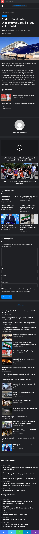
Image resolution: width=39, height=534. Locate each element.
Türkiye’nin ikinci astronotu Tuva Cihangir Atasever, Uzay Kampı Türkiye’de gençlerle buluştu (19, 329)
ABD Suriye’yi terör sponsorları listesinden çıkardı (28, 227)
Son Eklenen (20, 305)
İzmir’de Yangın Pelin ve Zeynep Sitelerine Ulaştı (17, 318)
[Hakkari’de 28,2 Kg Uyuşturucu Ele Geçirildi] (7, 386)
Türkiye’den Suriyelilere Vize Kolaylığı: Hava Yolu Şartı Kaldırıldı (24, 344)
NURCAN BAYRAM (9, 30)
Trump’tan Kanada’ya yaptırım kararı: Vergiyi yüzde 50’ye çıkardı (27, 207)
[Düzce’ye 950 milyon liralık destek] (7, 337)
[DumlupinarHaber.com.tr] (19, 6)
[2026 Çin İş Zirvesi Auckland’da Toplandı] (10, 219)
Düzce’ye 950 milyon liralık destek (24, 334)
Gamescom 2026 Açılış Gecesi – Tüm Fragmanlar (18, 1)
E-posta (4, 275)
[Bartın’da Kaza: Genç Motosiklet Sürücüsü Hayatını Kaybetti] (7, 424)
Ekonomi (12, 12)
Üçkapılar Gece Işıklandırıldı (22, 400)
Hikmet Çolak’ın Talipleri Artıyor (23, 95)
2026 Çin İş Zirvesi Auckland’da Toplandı (8, 226)
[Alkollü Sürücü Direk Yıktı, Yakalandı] (7, 411)
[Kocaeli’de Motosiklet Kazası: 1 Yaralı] (7, 394)
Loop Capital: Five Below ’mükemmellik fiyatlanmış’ (9, 198)
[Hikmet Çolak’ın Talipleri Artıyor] (6, 97)
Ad (2, 268)
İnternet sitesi (5, 282)
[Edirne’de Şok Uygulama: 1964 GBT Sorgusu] (7, 432)
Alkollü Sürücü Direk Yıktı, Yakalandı (25, 408)
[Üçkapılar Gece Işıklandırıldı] (7, 402)
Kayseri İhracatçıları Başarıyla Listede (8, 206)
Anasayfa (6, 12)
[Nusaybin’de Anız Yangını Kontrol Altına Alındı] (7, 361)
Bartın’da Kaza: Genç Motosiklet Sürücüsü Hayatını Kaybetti (24, 423)
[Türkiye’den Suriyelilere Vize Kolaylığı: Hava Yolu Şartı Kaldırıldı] (7, 345)
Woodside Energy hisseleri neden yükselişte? (29, 197)
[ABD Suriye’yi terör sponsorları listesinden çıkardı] (29, 219)
